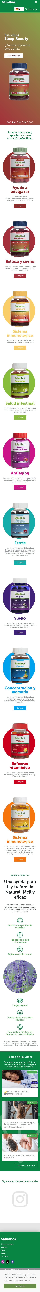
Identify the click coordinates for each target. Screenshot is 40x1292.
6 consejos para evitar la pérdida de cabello (19, 1156)
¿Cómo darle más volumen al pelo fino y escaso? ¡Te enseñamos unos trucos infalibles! (19, 1124)
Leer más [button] (27, 1280)
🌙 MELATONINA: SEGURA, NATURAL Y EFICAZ (16, 1093)
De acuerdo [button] (20, 1286)
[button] (36, 2)
